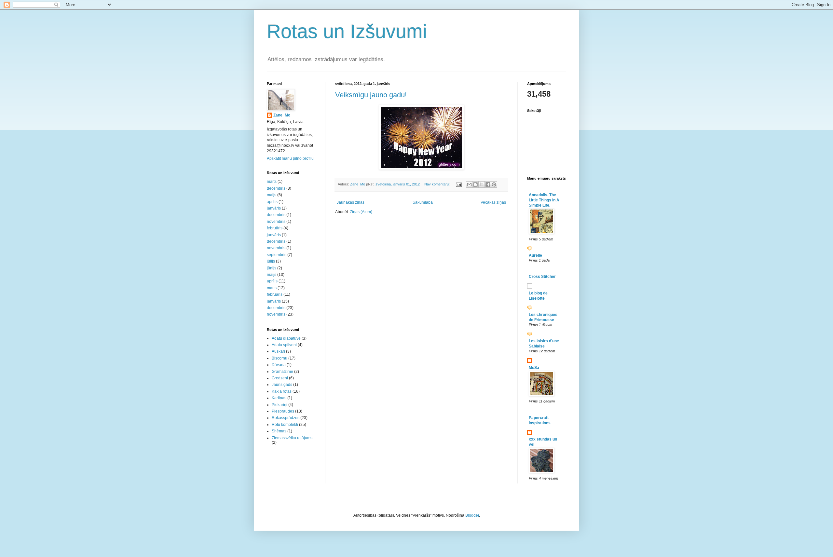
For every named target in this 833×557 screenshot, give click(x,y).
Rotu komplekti (285, 424)
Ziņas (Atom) (361, 212)
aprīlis (272, 201)
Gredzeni (280, 378)
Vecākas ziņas (493, 202)
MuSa (534, 367)
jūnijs (271, 268)
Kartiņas (279, 398)
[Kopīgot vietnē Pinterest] (494, 184)
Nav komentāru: (437, 184)
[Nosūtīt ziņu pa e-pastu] (458, 184)
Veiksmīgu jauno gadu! (371, 95)
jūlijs (271, 261)
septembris (276, 254)
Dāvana (279, 364)
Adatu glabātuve (286, 338)
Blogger (472, 515)
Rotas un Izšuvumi (347, 31)
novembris (276, 221)
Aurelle (535, 255)
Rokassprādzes (285, 417)
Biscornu (279, 358)
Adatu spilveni (284, 345)
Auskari (278, 351)
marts (272, 181)
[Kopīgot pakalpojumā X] (481, 184)
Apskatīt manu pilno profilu (290, 158)
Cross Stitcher (542, 276)
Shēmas (279, 431)
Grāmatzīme (282, 371)
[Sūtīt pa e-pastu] (469, 184)
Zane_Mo (281, 115)
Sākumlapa (423, 202)
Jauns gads (282, 384)
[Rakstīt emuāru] (475, 184)
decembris (276, 188)
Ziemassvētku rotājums (292, 438)
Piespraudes (283, 411)
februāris (274, 228)
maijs (271, 195)
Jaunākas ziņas (350, 202)
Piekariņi (279, 404)
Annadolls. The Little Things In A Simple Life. (544, 200)
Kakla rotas (282, 391)
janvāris (274, 208)
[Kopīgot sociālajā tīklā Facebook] (488, 184)
